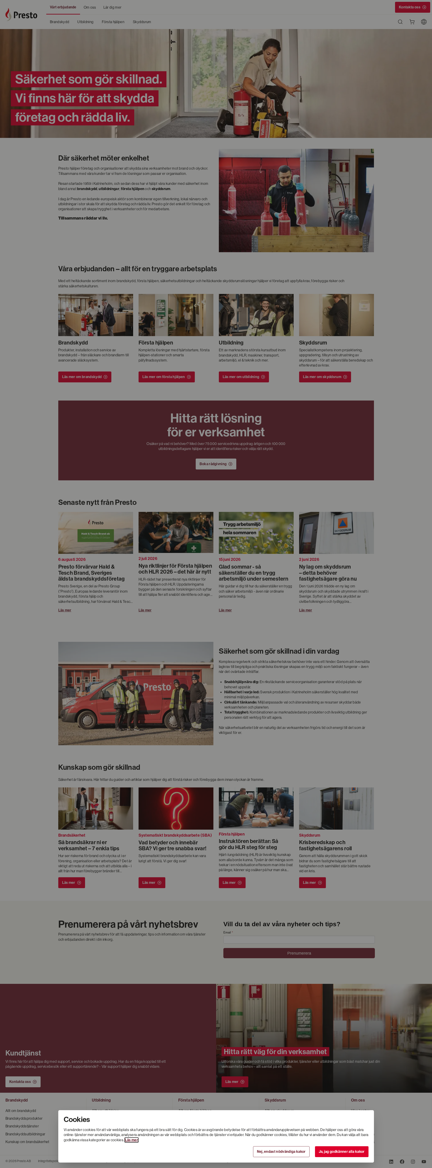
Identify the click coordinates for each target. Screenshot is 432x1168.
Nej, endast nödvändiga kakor (281, 1151)
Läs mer (131, 1140)
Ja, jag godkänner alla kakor (342, 1151)
